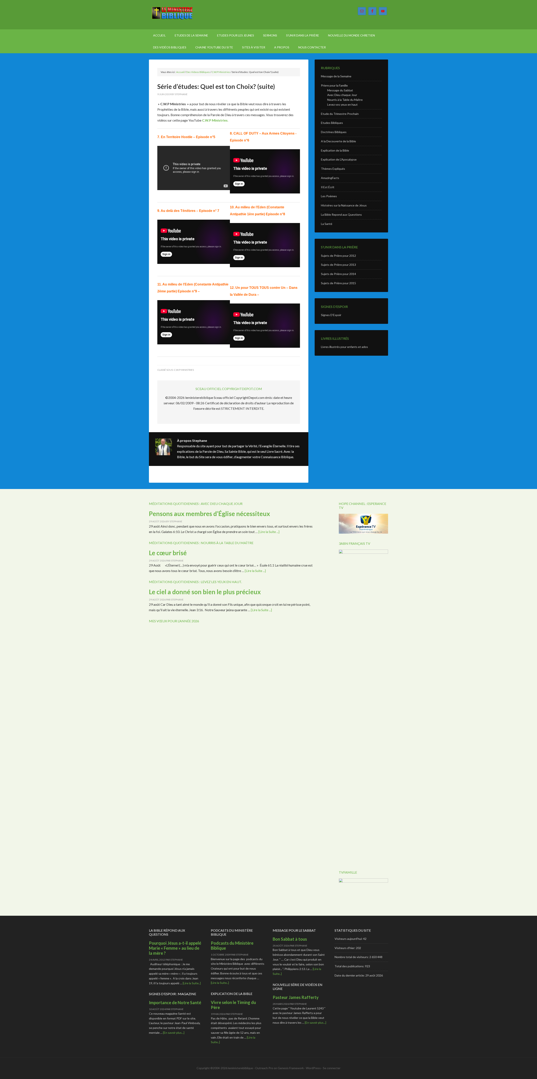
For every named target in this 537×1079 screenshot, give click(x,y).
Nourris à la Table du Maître (345, 99)
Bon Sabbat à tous (290, 939)
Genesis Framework (291, 1068)
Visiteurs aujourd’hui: (349, 938)
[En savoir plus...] (173, 1032)
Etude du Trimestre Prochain (340, 113)
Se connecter (331, 1068)
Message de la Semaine (336, 76)
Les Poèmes (329, 196)
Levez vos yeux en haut (342, 104)
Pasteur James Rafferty (296, 997)
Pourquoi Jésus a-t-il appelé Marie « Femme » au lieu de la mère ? (175, 948)
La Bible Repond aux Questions (341, 214)
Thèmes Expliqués (333, 168)
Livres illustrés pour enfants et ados (344, 347)
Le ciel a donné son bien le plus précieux (205, 591)
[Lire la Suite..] (192, 983)
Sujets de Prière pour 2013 (338, 264)
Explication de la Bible (335, 150)
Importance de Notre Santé (175, 1002)
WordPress (313, 1068)
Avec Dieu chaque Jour (342, 95)
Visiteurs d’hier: (345, 948)
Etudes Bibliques (332, 122)
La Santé (326, 224)
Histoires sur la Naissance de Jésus (344, 205)
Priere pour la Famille (334, 85)
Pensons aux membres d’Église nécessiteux (209, 513)
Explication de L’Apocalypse (339, 159)
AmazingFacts (330, 178)
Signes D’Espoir (331, 315)
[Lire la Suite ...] (268, 532)
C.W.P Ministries (215, 120)
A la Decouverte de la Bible (338, 141)
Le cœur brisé (168, 552)
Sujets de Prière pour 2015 (338, 283)
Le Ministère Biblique (184, 14)
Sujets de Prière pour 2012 (338, 255)
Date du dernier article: (350, 975)
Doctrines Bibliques (334, 132)
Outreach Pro (264, 1068)
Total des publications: (350, 966)
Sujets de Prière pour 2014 (338, 274)
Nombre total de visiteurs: (352, 957)
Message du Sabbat (340, 90)
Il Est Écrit (327, 187)
